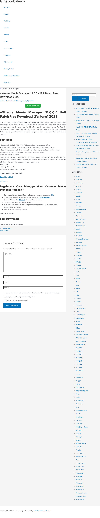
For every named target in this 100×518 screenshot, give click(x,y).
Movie (78, 321)
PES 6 (78, 374)
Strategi (78, 433)
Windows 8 (79, 483)
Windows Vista (81, 496)
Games (6, 28)
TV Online (79, 453)
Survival (78, 440)
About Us (7, 82)
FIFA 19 (78, 265)
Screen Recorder (82, 410)
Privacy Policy (9, 69)
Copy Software (81, 219)
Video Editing (80, 463)
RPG (77, 407)
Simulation (79, 417)
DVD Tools (79, 249)
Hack (77, 285)
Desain (78, 229)
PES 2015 (79, 354)
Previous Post (5, 228)
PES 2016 (79, 358)
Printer (78, 384)
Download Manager (82, 239)
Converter (79, 216)
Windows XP (80, 499)
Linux (77, 311)
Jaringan (79, 305)
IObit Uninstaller (44, 197)
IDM (77, 292)
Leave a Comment (6, 101)
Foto (77, 275)
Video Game (80, 466)
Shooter (78, 414)
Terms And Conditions (11, 76)
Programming (80, 387)
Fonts (77, 272)
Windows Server (81, 493)
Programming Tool (82, 391)
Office (6, 41)
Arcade (78, 196)
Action (78, 176)
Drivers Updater (81, 245)
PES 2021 (7, 55)
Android (6, 14)
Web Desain (80, 473)
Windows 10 (8, 62)
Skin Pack (79, 424)
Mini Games (80, 318)
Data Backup (80, 222)
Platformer (79, 377)
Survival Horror (81, 443)
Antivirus (7, 21)
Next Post (4, 230)
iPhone (6, 35)
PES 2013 (79, 348)
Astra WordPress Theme (41, 511)
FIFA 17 (78, 259)
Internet (78, 298)
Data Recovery (81, 226)
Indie (77, 295)
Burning (78, 206)
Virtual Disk (80, 470)
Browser (79, 203)
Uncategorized (81, 457)
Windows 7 (79, 480)
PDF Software (8, 48)
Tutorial (78, 450)
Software (79, 430)
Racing (78, 397)
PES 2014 (79, 351)
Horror (78, 288)
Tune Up (79, 447)
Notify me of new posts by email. (17, 301)
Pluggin (78, 381)
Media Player (80, 315)
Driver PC (79, 242)
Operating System (82, 335)
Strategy (79, 437)
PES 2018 (79, 364)
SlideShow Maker (82, 427)
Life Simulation (81, 308)
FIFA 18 (78, 262)
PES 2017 (79, 361)
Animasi (78, 189)
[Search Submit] (75, 98)
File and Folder (81, 269)
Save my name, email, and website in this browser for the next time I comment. (33, 293)
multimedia (17, 101)
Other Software (81, 341)
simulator (79, 420)
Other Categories (82, 338)
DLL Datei (79, 236)
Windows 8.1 (80, 486)
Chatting (79, 213)
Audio (78, 199)
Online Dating (80, 331)
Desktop (78, 232)
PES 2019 (79, 367)
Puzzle (78, 394)
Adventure (79, 183)
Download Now (33, 106)
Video (24, 101)
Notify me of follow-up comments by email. (20, 297)
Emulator (79, 255)
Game (78, 278)
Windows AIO (80, 490)
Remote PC (79, 401)
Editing (78, 252)
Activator (7, 7)
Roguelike (79, 404)
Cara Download (81, 209)
